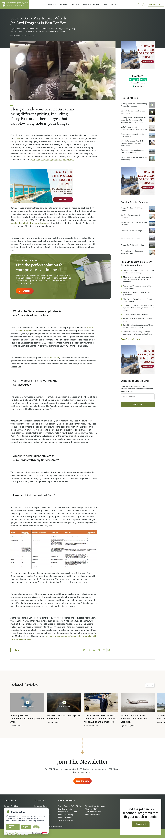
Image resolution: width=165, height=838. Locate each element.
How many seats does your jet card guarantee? (137, 293)
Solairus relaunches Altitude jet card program (132, 135)
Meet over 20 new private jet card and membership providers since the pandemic (138, 279)
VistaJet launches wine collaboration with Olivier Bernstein (134, 128)
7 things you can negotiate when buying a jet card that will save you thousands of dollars (138, 307)
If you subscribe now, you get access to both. (52, 159)
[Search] (139, 4)
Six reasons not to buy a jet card (135, 314)
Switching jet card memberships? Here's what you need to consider (138, 326)
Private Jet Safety (65, 817)
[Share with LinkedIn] (89, 650)
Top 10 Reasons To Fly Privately (70, 806)
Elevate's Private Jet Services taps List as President (132, 151)
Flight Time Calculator (93, 812)
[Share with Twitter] (84, 650)
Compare (75, 4)
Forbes (17, 138)
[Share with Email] (109, 650)
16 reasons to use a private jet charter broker (137, 319)
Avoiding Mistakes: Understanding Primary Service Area (134, 105)
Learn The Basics (66, 800)
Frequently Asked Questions (68, 812)
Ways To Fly (52, 4)
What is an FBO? (91, 809)
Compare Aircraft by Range (131, 231)
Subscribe (138, 404)
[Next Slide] (152, 685)
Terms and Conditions (55, 826)
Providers (64, 4)
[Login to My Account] (143, 4)
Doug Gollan (16, 35)
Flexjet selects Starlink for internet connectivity (134, 158)
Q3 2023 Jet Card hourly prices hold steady (133, 112)
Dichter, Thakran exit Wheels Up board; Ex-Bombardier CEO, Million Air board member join (133, 120)
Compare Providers (11, 806)
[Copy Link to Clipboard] (104, 650)
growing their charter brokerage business (29, 223)
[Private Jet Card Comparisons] (14, 4)
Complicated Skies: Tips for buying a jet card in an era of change (138, 271)
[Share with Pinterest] (99, 650)
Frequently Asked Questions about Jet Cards (132, 252)
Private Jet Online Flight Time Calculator (132, 209)
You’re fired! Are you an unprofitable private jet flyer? (137, 287)
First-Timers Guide (65, 809)
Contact (114, 4)
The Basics (86, 4)
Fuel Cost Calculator (92, 815)
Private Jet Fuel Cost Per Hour (132, 245)
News (106, 4)
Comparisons (10, 800)
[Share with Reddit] (94, 650)
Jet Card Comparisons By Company (131, 216)
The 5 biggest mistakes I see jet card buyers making (137, 300)
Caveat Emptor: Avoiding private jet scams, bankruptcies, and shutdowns (137, 332)
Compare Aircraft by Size (130, 238)
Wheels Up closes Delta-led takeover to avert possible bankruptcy (132, 143)
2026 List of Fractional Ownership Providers (134, 223)
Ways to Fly (40, 800)
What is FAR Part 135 (65, 820)
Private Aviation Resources (95, 806)
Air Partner (54, 357)
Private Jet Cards (40, 806)
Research (97, 4)
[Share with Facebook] (79, 650)
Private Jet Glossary (65, 815)
